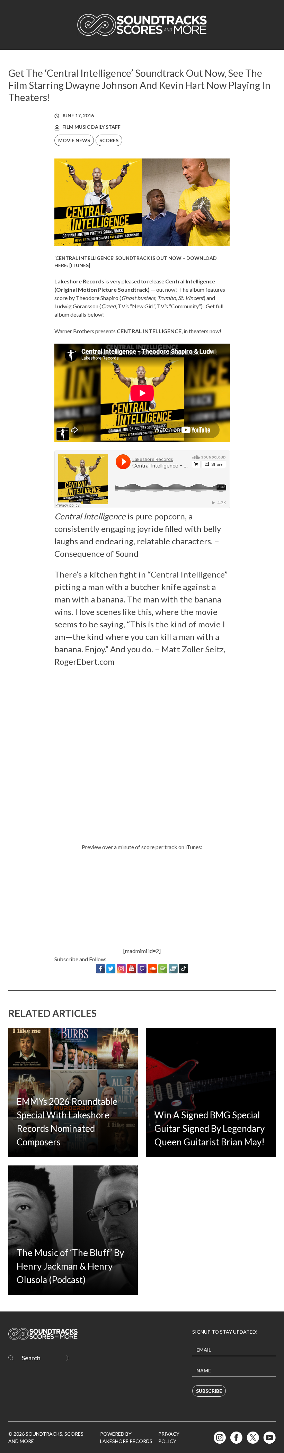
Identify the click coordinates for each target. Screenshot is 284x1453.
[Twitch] (142, 968)
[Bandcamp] (173, 968)
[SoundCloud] (152, 968)
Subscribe (209, 1391)
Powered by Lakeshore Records (126, 1437)
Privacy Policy (168, 1437)
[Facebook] (100, 968)
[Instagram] (121, 968)
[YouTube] (131, 968)
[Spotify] (163, 968)
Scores (108, 140)
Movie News (74, 140)
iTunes (80, 265)
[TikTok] (183, 968)
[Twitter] (111, 968)
